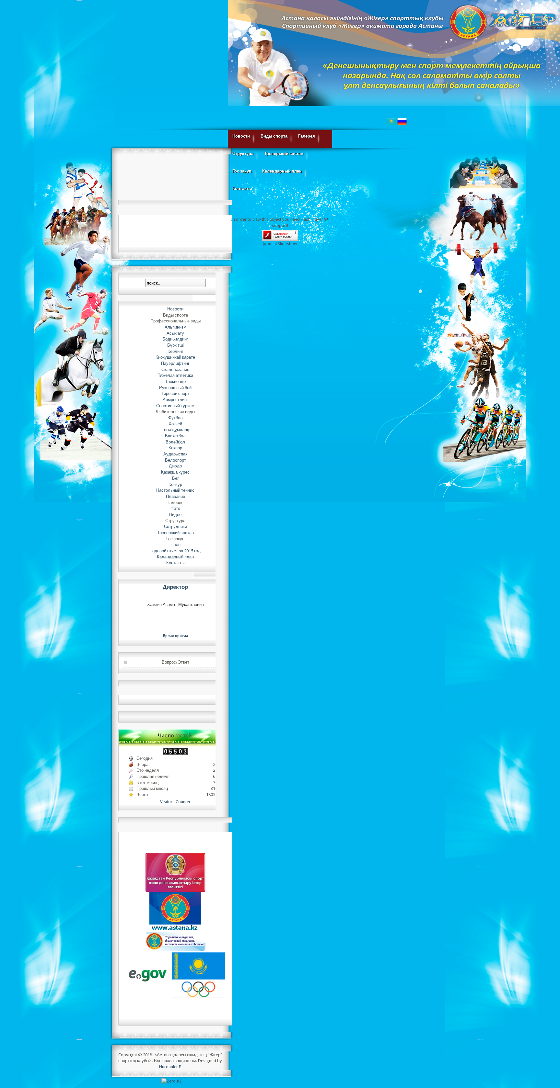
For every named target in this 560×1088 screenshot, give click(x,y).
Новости (241, 136)
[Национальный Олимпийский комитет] (198, 975)
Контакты (242, 188)
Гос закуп (241, 171)
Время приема (175, 636)
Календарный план (282, 171)
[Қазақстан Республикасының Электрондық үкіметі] (148, 975)
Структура (242, 153)
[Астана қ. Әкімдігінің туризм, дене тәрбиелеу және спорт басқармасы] (175, 941)
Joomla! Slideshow (279, 243)
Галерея (306, 136)
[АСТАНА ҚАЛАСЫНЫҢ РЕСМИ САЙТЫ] (175, 911)
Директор (175, 587)
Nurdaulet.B (170, 1066)
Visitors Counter (175, 801)
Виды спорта (274, 136)
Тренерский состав (283, 153)
